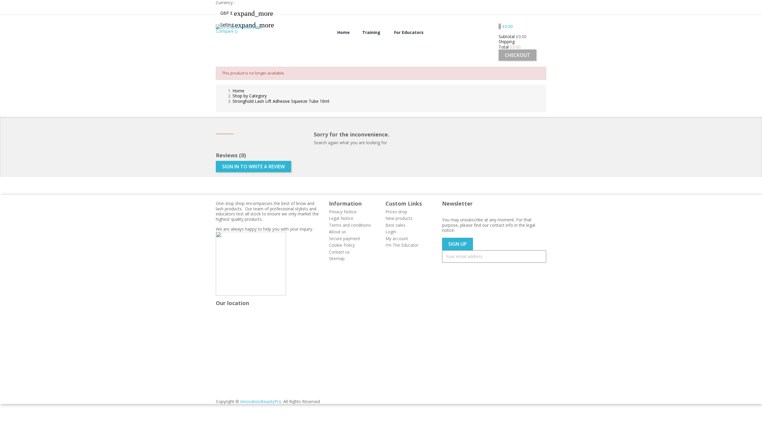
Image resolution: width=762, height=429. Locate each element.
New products (399, 218)
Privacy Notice (343, 211)
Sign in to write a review (253, 166)
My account (396, 238)
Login (390, 231)
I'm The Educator (402, 245)
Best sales (395, 225)
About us (337, 231)
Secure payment (344, 238)
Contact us (339, 252)
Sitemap (337, 258)
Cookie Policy (342, 245)
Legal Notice (341, 218)
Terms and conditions (350, 225)
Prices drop (396, 211)
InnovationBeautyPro (260, 401)
